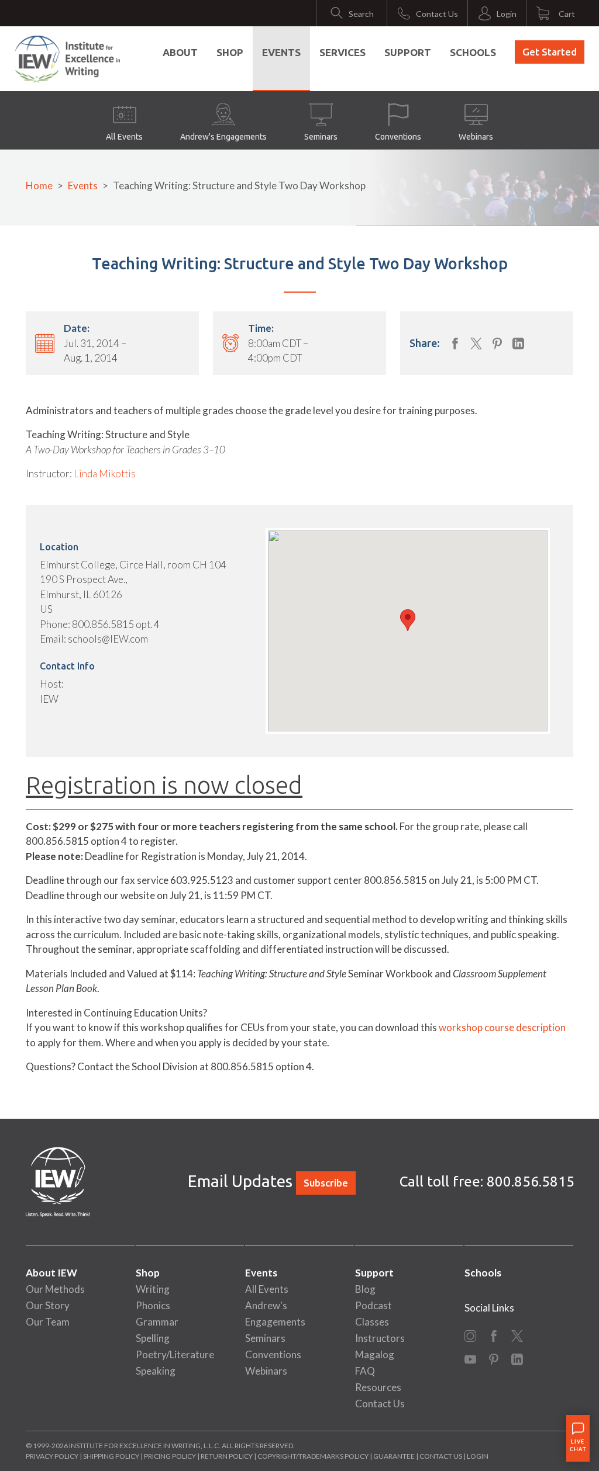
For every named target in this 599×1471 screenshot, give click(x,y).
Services (342, 52)
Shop (229, 52)
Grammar (157, 1322)
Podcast (373, 1305)
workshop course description (502, 1027)
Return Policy (227, 1456)
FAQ (365, 1371)
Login (477, 1456)
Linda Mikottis (105, 473)
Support (407, 52)
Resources (378, 1387)
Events (281, 52)
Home (39, 185)
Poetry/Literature (175, 1354)
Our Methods (55, 1289)
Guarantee (394, 1456)
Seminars (321, 136)
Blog (365, 1289)
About (180, 52)
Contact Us (380, 1403)
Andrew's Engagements (223, 136)
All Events (124, 136)
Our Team (48, 1322)
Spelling (153, 1338)
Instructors (380, 1338)
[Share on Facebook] (455, 343)
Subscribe (326, 1182)
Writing (153, 1289)
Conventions (398, 136)
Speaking (155, 1371)
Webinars (476, 136)
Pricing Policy (170, 1456)
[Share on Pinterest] (497, 343)
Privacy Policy (52, 1456)
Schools (473, 52)
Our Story (48, 1305)
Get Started (549, 51)
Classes (372, 1322)
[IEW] (67, 59)
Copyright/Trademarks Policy (313, 1456)
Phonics (153, 1305)
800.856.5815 (530, 1181)
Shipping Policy (111, 1456)
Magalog (374, 1354)
